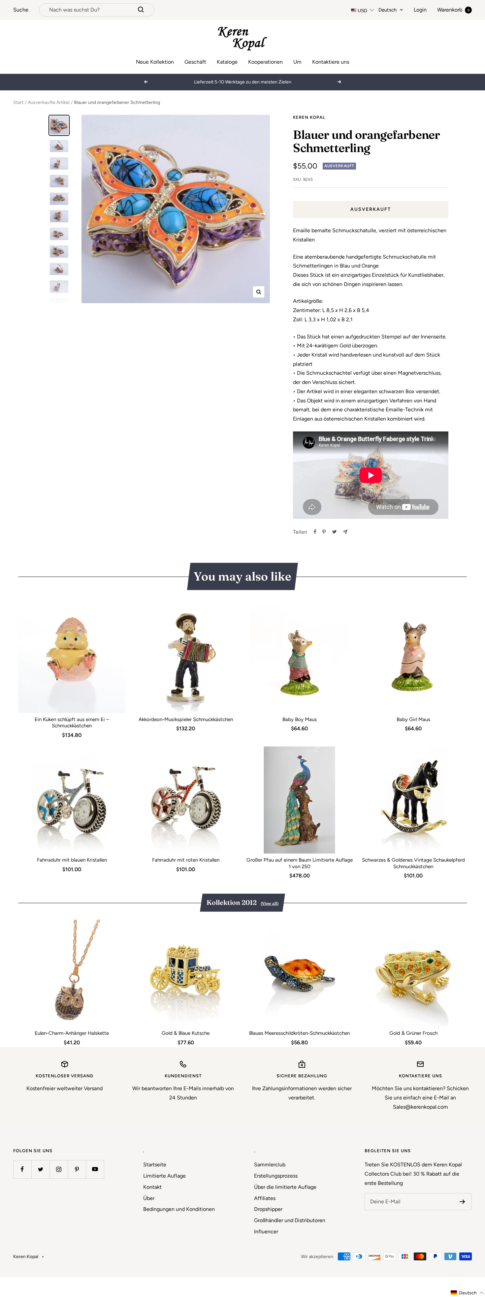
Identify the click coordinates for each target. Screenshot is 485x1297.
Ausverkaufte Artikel (49, 102)
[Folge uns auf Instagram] (58, 1169)
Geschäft (195, 62)
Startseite (154, 1164)
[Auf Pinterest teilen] (324, 531)
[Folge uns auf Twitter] (40, 1169)
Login (420, 10)
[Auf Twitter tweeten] (334, 531)
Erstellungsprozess (276, 1176)
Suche (20, 10)
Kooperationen (265, 62)
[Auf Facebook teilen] (315, 531)
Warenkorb (453, 10)
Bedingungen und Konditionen (179, 1209)
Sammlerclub (269, 1164)
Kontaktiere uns (330, 62)
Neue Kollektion (155, 62)
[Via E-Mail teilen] (345, 532)
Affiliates (264, 1198)
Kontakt (152, 1187)
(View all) (269, 903)
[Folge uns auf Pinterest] (77, 1169)
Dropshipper (268, 1209)
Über (148, 1198)
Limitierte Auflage (164, 1176)
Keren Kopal (309, 117)
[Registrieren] (462, 1201)
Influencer (266, 1231)
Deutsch (387, 10)
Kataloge (227, 62)
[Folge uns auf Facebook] (22, 1169)
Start (18, 102)
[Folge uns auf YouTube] (95, 1169)
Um (297, 62)
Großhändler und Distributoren (289, 1220)
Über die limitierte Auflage (285, 1187)
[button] (467, 1293)
